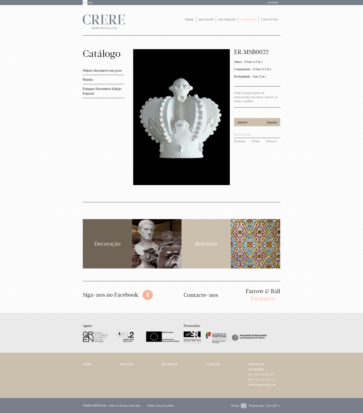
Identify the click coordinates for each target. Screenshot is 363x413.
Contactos (269, 19)
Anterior (242, 122)
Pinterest (271, 141)
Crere (189, 19)
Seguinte (272, 122)
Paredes (88, 79)
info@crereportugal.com (262, 384)
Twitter (255, 141)
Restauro (206, 19)
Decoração (227, 19)
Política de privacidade (161, 405)
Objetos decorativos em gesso (102, 70)
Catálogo (248, 19)
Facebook (239, 141)
